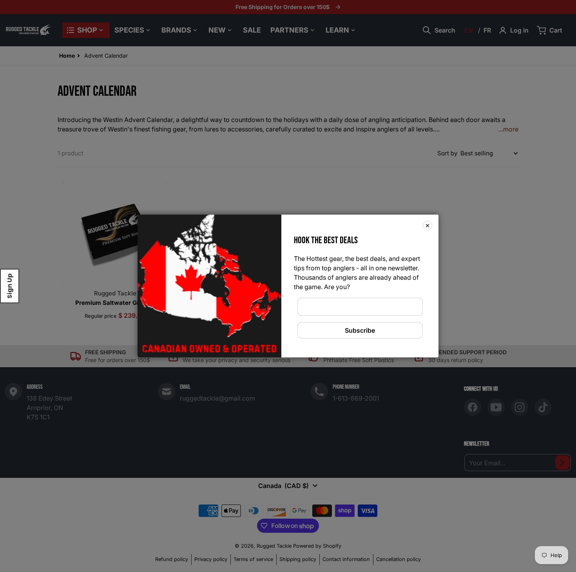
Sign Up (9, 286)
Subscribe (360, 330)
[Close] (427, 225)
